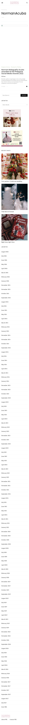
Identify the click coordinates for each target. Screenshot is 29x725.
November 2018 (5, 636)
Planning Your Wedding (16, 67)
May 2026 (4, 264)
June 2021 (4, 506)
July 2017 (4, 703)
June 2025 (4, 310)
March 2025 (4, 323)
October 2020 (5, 540)
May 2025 (4, 314)
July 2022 (4, 452)
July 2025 (4, 306)
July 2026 (4, 256)
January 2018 (5, 678)
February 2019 (5, 623)
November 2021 (5, 485)
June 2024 (4, 360)
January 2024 (5, 381)
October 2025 (5, 293)
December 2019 (5, 581)
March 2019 (4, 619)
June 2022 (4, 456)
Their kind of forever (7, 211)
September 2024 (6, 348)
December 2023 (5, 385)
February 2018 (5, 673)
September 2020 (6, 544)
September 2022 (6, 444)
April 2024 (4, 369)
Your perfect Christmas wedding (11, 181)
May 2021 (4, 511)
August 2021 (4, 498)
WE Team (3, 76)
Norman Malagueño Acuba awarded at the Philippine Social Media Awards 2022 (12, 71)
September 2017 (6, 694)
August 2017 (4, 698)
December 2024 (5, 335)
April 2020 (4, 565)
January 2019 (5, 627)
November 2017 (5, 686)
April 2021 (4, 515)
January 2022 (5, 477)
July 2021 (4, 502)
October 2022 (5, 440)
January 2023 (5, 431)
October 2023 (5, 394)
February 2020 (5, 573)
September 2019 (6, 594)
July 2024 (4, 356)
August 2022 (4, 448)
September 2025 (6, 298)
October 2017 (5, 690)
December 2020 (5, 531)
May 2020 (4, 561)
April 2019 (4, 615)
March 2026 (4, 272)
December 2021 (5, 481)
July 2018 (4, 652)
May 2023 (4, 415)
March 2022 (4, 469)
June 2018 (4, 657)
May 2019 (4, 611)
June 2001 (4, 707)
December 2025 (5, 285)
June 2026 (4, 260)
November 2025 (5, 289)
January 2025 (5, 331)
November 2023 (5, 389)
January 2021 (5, 527)
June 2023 (4, 410)
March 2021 (4, 519)
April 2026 (4, 268)
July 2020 (4, 552)
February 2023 (5, 427)
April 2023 (4, 419)
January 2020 (5, 577)
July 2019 (4, 602)
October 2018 (5, 640)
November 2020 (5, 536)
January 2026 (5, 281)
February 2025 (5, 327)
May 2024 (4, 364)
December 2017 (5, 682)
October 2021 (5, 490)
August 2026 (4, 252)
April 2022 (4, 465)
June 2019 (4, 607)
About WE (4, 719)
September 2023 (6, 398)
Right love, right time (7, 242)
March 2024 (4, 373)
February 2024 (5, 377)
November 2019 (5, 586)
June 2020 (4, 556)
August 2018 (4, 648)
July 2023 (4, 406)
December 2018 (5, 632)
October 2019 (5, 590)
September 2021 (6, 494)
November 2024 (5, 339)
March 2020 (4, 569)
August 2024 (4, 352)
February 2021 (5, 523)
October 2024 (5, 344)
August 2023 (4, 402)
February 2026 (5, 277)
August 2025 (4, 302)
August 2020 (4, 548)
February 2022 (5, 473)
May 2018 (4, 661)
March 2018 (4, 669)
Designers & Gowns (5, 67)
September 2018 (6, 644)
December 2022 (5, 435)
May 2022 (4, 460)
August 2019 (4, 598)
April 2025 (4, 318)
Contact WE (13, 719)
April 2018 (4, 665)
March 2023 (4, 423)
